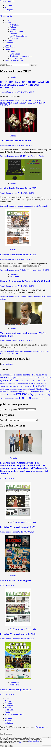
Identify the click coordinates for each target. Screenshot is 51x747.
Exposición (26, 389)
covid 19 (43, 383)
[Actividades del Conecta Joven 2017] (23, 179)
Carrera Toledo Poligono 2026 (15, 689)
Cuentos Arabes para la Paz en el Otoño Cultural (25, 281)
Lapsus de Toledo (34, 389)
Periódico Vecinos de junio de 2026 (17, 527)
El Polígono (38, 385)
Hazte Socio (9, 47)
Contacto (8, 49)
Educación (14, 38)
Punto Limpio (15, 54)
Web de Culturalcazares (14, 60)
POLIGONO (24, 394)
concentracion (35, 383)
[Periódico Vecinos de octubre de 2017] (18, 245)
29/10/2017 (29, 92)
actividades (10, 375)
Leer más (22, 103)
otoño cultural (45, 391)
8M (1, 375)
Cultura (13, 27)
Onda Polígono (33, 391)
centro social (9, 383)
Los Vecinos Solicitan (18, 36)
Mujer (21, 391)
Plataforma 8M (11, 395)
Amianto (8, 40)
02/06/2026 (29, 639)
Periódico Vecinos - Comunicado (23, 522)
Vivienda (13, 34)
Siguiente (9, 364)
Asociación (14, 276)
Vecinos (8, 45)
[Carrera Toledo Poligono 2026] (18, 678)
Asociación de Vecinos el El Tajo (33, 377)
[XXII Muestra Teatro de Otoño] (21, 132)
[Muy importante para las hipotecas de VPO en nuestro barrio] (23, 324)
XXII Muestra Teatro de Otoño (15, 140)
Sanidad (13, 29)
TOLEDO (25, 398)
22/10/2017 (29, 341)
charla (14, 383)
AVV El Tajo (10, 380)
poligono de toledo (38, 395)
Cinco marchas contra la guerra (16, 580)
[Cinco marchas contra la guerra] (17, 571)
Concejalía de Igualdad (23, 383)
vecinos (35, 399)
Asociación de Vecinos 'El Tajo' (12, 92)
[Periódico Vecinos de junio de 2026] (18, 518)
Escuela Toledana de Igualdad (13, 389)
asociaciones (19, 377)
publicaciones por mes (8, 409)
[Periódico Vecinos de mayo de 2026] (18, 625)
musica (25, 391)
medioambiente (14, 391)
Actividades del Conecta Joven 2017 (18, 188)
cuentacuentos (4, 386)
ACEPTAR (18, 742)
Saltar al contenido (7, 1)
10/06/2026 (9, 585)
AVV (2, 478)
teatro (16, 399)
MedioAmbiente (16, 31)
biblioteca (40, 381)
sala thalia (4, 398)
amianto (19, 375)
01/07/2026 (9, 478)
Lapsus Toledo (44, 389)
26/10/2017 (29, 145)
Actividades (14, 25)
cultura (12, 386)
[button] (6, 16)
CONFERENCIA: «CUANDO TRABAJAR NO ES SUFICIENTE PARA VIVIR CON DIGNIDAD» (24, 85)
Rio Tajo (48, 395)
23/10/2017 (29, 259)
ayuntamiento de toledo (27, 381)
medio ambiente (4, 391)
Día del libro (27, 386)
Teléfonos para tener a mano (21, 56)
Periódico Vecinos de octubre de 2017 (19, 254)
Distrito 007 (9, 43)
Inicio (7, 20)
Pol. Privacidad (16, 58)
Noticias (8, 23)
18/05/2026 (9, 694)
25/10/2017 (29, 193)
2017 (4, 375)
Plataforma (3, 395)
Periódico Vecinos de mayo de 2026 (18, 634)
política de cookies (33, 741)
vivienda (41, 399)
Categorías (4, 420)
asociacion (28, 374)
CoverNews (40, 727)
